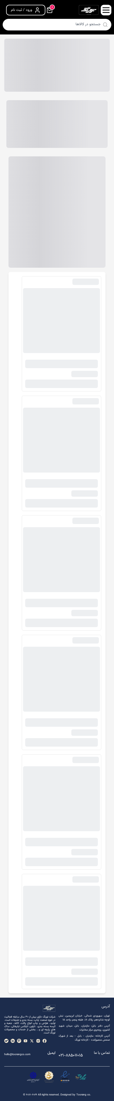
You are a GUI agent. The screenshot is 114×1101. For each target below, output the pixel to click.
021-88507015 (71, 1055)
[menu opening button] (106, 10)
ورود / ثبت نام (21, 10)
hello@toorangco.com (17, 1054)
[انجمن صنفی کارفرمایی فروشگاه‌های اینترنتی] (33, 1077)
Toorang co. (83, 1095)
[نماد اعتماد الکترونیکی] (65, 1077)
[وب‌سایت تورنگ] (80, 1077)
